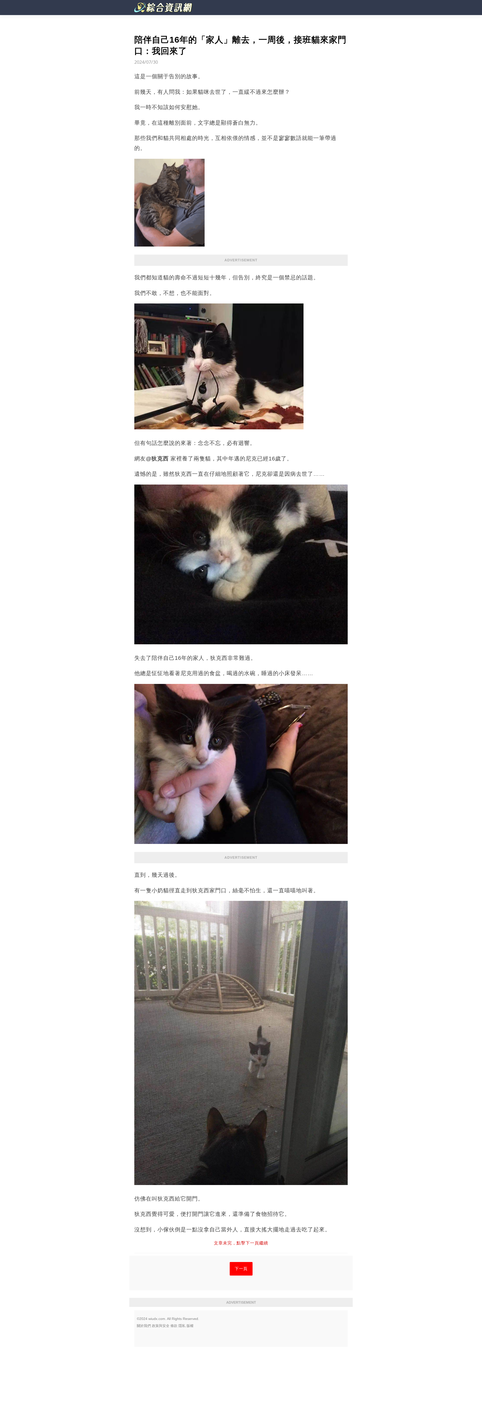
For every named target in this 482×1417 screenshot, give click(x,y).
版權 (190, 1326)
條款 (173, 1326)
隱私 (182, 1326)
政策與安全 (160, 1326)
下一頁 (241, 1269)
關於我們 (144, 1326)
